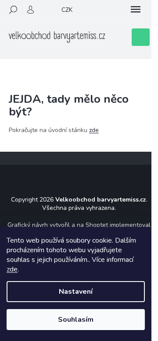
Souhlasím (75, 319)
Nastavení (76, 291)
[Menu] (135, 9)
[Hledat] (13, 10)
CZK (67, 10)
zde (12, 269)
